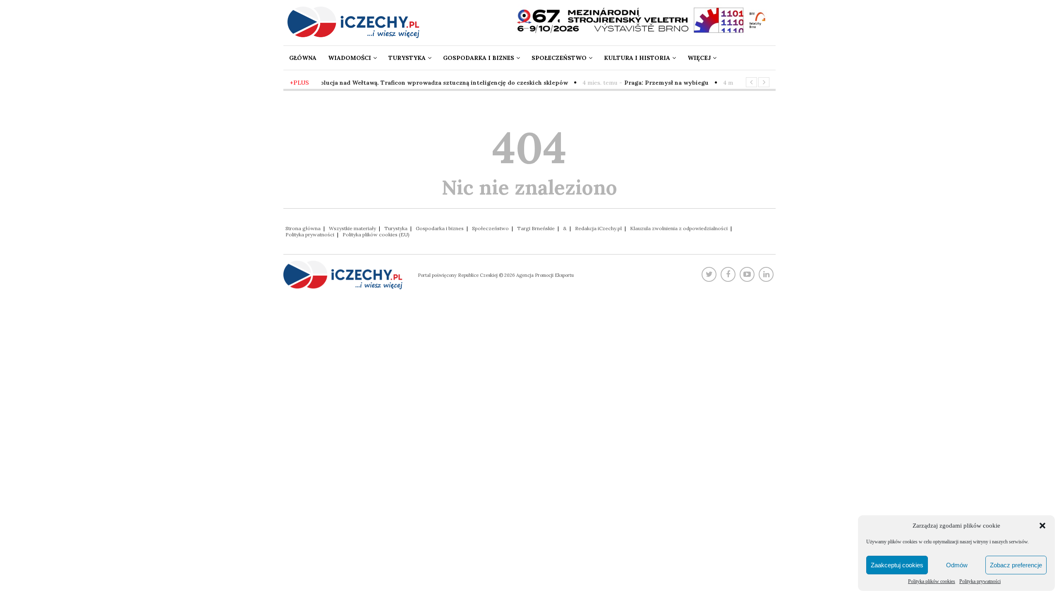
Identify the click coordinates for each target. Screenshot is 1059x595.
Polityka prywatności (980, 581)
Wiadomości (349, 58)
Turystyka (407, 58)
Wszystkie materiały (352, 228)
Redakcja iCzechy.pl (598, 228)
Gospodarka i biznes (440, 228)
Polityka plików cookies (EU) (376, 234)
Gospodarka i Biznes (478, 58)
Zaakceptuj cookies (897, 565)
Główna (302, 58)
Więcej (699, 58)
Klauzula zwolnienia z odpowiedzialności (679, 228)
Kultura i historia (637, 58)
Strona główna (303, 228)
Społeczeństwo (559, 58)
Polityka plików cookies (931, 581)
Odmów (957, 565)
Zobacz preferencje (1016, 565)
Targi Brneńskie (536, 228)
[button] (1042, 525)
